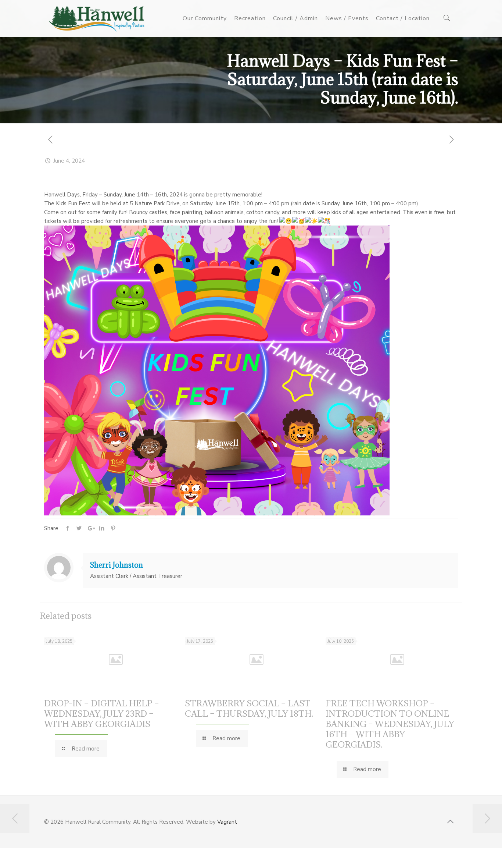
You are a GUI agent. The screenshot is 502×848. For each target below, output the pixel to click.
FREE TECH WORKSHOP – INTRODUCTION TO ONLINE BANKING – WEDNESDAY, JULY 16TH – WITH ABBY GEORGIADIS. (390, 724)
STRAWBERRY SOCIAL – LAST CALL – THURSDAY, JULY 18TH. (249, 708)
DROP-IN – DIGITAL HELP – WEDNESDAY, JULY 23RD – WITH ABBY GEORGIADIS (101, 713)
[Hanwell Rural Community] (97, 18)
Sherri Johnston (116, 565)
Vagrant (227, 822)
